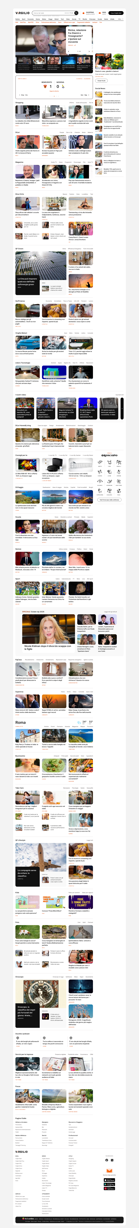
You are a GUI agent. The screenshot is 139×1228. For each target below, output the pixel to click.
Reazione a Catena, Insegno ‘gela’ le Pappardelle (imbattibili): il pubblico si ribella (27, 182)
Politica (79, 549)
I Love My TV (52, 455)
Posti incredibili (82, 487)
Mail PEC (31, 22)
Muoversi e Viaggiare (75, 1122)
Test (91, 194)
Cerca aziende (46, 1196)
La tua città (45, 1203)
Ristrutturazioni (70, 425)
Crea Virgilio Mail (116, 13)
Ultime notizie (63, 549)
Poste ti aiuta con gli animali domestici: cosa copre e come (56, 880)
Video (68, 19)
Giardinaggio (82, 425)
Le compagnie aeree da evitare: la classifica (27, 873)
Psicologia (75, 788)
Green (19, 287)
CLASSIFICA (79, 78)
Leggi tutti (90, 840)
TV (79, 19)
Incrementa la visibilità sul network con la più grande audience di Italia (51, 1075)
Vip (69, 155)
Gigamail (17, 1171)
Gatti (84, 922)
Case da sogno (42, 425)
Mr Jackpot (18, 1203)
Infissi (44, 685)
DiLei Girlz (19, 194)
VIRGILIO (41, 1219)
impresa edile (18, 1127)
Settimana (69, 977)
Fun (101, 22)
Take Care (19, 788)
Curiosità (90, 333)
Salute (106, 19)
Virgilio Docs (18, 1168)
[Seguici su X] (112, 1160)
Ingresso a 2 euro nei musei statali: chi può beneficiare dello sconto (53, 537)
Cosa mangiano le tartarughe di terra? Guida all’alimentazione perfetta (53, 943)
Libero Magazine (46, 1185)
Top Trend (18, 1079)
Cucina (44, 779)
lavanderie (45, 1138)
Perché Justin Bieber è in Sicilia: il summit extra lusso (31, 236)
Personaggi (77, 162)
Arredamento (60, 425)
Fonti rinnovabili (88, 248)
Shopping (71, 1158)
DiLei (17, 132)
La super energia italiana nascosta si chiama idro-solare (56, 288)
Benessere (45, 155)
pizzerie (44, 1132)
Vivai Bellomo (99, 76)
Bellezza (71, 125)
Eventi (53, 726)
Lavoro (91, 301)
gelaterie (44, 1124)
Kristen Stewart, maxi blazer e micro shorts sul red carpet (58, 236)
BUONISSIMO (106, 1219)
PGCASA (66, 1219)
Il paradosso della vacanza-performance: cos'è (57, 827)
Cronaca (72, 549)
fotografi (71, 1145)
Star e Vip (69, 132)
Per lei (91, 102)
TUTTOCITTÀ (82, 1219)
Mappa (82, 726)
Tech (62, 19)
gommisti (71, 1129)
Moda (17, 125)
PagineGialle (72, 1178)
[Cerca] (76, 13)
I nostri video (20, 395)
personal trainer (73, 1143)
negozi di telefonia (47, 1143)
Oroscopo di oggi (58, 977)
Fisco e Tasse (67, 301)
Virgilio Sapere (72, 1161)
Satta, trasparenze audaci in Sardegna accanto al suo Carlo (107, 649)
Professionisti (73, 1135)
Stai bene (18, 811)
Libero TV (44, 1188)
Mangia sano (72, 811)
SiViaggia (19, 487)
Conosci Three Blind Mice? (51, 911)
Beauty (65, 194)
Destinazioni (46, 487)
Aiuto (16, 1180)
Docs (59, 22)
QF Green (19, 249)
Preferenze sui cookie (55, 1221)
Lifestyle (77, 132)
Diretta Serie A (22, 78)
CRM (91, 1054)
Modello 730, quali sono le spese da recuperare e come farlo (113, 171)
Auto (65, 333)
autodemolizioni (73, 1127)
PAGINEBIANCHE (74, 1219)
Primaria (76, 517)
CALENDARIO (87, 78)
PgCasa (18, 660)
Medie (83, 517)
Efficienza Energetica (74, 248)
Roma (20, 722)
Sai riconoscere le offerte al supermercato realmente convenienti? (78, 776)
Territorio (45, 749)
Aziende (67, 726)
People (62, 132)
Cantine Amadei (46, 1111)
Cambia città (19, 726)
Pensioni (83, 301)
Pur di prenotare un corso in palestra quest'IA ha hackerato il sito (80, 383)
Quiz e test (89, 692)
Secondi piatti (74, 756)
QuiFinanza (20, 301)
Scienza (17, 385)
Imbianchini (39, 659)
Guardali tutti (120, 395)
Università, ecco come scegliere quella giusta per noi (31, 225)
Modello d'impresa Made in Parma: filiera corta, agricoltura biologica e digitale (53, 1107)
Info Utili (76, 301)
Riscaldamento (29, 659)
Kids (17, 893)
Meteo (44, 19)
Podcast (90, 922)
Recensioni (89, 363)
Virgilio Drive (18, 1166)
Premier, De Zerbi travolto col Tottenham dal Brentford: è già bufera (80, 599)
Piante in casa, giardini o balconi (106, 71)
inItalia (112, 19)
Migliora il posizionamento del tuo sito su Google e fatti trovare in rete (27, 1075)
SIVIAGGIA (92, 1219)
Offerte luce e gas (69, 22)
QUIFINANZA (99, 1219)
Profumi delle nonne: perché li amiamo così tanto (57, 225)
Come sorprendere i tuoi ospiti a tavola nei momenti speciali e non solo (81, 1107)
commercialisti (72, 1140)
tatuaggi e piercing (20, 1145)
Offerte (71, 102)
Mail (16, 22)
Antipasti (56, 756)
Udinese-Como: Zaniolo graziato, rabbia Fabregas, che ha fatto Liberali (27, 599)
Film (84, 162)
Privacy (39, 1221)
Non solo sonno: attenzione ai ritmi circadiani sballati (29, 827)
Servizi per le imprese (24, 1054)
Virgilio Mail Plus (19, 1161)
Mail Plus (23, 22)
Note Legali (34, 1221)
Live (83, 579)
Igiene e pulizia (88, 659)
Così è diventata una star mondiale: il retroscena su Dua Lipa (26, 537)
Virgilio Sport (45, 1161)
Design (51, 425)
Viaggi (50, 19)
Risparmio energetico (74, 659)
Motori (57, 19)
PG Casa (71, 1183)
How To (75, 363)
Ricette (85, 19)
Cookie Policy (45, 1221)
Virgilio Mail (18, 1158)
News (61, 162)
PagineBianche (73, 1188)
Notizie (17, 19)
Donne (38, 19)
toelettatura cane (47, 1140)
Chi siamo (27, 1221)
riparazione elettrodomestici (23, 1129)
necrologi (44, 1145)
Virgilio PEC (18, 1163)
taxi (70, 1124)
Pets (17, 922)
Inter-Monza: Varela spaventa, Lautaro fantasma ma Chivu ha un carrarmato (53, 599)
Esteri (85, 549)
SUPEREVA (113, 1219)
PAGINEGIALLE (48, 1219)
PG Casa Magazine (74, 1185)
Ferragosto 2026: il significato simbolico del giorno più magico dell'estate (80, 1022)
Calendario (18, 1175)
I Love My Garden (75, 455)
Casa (16, 448)
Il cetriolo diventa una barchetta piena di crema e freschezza (112, 154)
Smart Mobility (72, 1173)
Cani (79, 922)
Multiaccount (18, 1173)
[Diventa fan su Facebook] (107, 1160)
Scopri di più (101, 80)
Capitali (73, 487)
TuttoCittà (71, 1190)
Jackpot (94, 22)
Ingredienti (89, 756)
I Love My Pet (63, 455)
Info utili (18, 326)
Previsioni (90, 726)
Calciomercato (66, 579)
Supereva (19, 692)
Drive (37, 22)
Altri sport (90, 579)
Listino (83, 333)
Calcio (57, 579)
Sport (23, 19)
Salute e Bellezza (20, 1135)
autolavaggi (72, 1132)
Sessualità (90, 788)
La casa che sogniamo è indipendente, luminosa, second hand (53, 214)
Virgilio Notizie (46, 1158)
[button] (89, 51)
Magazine (19, 162)
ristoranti (44, 1129)
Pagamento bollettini (83, 22)
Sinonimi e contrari (66, 517)
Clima (64, 248)
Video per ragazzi (87, 892)
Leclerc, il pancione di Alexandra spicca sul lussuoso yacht (106, 629)
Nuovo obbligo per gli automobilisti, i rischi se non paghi (25, 321)
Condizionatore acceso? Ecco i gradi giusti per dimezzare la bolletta (26, 680)
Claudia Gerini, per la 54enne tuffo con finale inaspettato (85, 629)
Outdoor (90, 425)
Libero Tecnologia (22, 363)
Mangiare (45, 1122)
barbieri (17, 1143)
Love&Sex (85, 194)
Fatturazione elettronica (48, 22)
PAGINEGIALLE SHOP (58, 1219)
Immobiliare (57, 301)
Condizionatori (19, 685)
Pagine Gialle (20, 1118)
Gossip (74, 19)
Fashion (71, 194)
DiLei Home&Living (23, 425)
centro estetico (19, 1140)
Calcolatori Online (46, 1211)
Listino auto (72, 1171)
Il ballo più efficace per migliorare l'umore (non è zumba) (58, 816)
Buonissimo (20, 756)
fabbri (17, 1132)
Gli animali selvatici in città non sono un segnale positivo (32, 953)
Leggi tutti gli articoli (110, 611)
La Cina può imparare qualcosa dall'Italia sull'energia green (27, 282)
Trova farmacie (46, 1201)
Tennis (70, 42)
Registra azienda (73, 1180)
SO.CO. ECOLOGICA (20, 1109)
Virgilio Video (45, 1166)
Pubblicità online (73, 1054)
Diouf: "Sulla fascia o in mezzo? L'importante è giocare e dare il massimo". (45, 414)
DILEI (88, 1219)
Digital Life (67, 363)
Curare (71, 833)
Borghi (91, 487)
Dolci (82, 756)
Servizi (44, 1135)
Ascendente (89, 977)
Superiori (90, 517)
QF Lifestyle (20, 840)
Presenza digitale (60, 1054)
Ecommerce (84, 1054)
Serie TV (90, 162)
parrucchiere (18, 1138)
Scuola (100, 19)
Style (78, 194)
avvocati (71, 1138)
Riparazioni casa (61, 659)
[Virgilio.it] (22, 13)
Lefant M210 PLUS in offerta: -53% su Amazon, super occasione (52, 476)
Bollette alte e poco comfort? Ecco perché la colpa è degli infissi (52, 680)
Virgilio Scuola (72, 1163)
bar (43, 1127)
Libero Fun (18, 1206)
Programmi (68, 162)
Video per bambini (74, 892)
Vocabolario (45, 1206)
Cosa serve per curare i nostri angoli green (108, 74)
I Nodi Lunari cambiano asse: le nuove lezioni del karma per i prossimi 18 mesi (80, 997)
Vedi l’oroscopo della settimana (109, 500)
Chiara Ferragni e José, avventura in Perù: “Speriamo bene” (85, 649)
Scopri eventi (45, 1199)
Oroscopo (92, 19)
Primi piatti (64, 756)
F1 (74, 579)
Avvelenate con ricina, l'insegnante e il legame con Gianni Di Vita (52, 182)
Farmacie (60, 726)
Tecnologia (45, 125)
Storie (91, 549)
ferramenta (18, 1124)
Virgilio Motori (21, 333)
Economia (31, 19)
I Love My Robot (88, 455)
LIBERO (36, 1219)
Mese (76, 977)
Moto (70, 333)
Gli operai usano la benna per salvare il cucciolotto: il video (108, 412)
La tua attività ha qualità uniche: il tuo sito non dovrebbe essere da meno (81, 1075)
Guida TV (54, 162)
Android (53, 363)
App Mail (17, 1178)
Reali (16, 155)
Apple (60, 363)
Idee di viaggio (57, 487)
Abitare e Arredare (21, 1122)
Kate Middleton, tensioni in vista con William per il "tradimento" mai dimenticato (113, 120)
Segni (81, 977)
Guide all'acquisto (81, 102)
